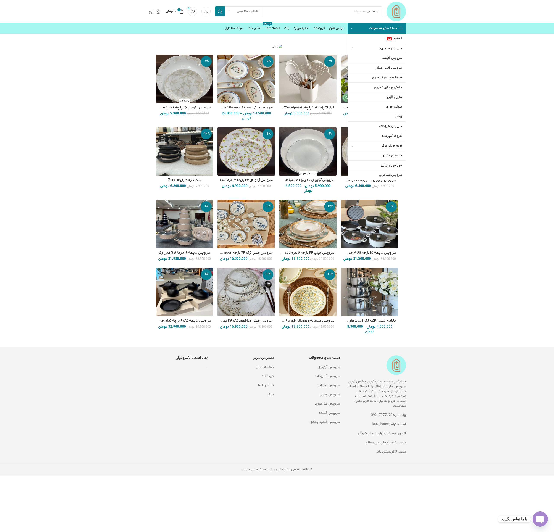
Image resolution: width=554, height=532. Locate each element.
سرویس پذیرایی (328, 385)
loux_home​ (380, 424)
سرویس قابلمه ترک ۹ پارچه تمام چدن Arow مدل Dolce (171, 321)
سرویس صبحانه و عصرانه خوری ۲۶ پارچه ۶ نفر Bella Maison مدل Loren (281, 321)
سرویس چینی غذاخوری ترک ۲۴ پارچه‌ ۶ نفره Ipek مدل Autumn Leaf (224, 321)
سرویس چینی (330, 394)
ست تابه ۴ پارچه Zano (184, 180)
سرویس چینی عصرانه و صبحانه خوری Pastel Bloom (234, 107)
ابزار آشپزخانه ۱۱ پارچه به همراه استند (308, 107)
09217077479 (381, 415)
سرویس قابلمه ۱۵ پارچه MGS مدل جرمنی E (365, 253)
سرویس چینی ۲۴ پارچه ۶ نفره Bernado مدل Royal (297, 253)
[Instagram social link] (158, 11)
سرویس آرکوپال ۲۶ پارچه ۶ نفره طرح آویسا (180, 107)
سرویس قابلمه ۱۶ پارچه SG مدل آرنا (184, 253)
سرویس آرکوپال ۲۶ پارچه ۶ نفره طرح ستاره (303, 180)
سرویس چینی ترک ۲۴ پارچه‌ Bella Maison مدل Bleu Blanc (230, 253)
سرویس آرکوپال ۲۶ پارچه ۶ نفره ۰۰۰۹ (246, 180)
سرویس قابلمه (329, 413)
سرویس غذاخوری (327, 403)
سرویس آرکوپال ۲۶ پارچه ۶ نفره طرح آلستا (365, 180)
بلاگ (270, 394)
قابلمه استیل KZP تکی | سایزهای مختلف (366, 321)
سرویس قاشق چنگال (324, 422)
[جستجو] (220, 11)
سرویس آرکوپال (328, 367)
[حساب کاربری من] (206, 11)
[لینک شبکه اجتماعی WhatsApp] (151, 11)
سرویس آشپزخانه (327, 376)
